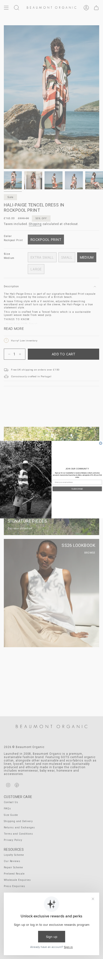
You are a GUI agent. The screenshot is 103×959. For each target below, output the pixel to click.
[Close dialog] (100, 443)
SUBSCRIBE (77, 489)
